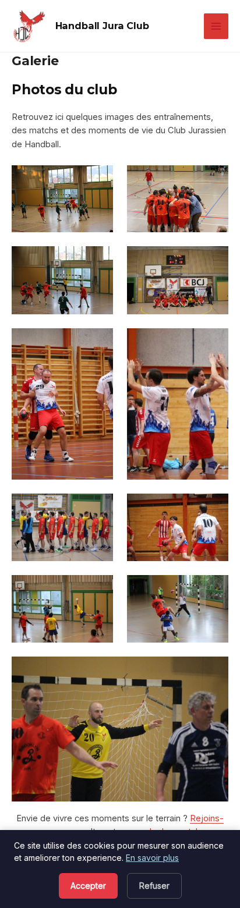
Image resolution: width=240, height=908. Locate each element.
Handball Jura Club (102, 25)
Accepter (88, 886)
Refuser (154, 886)
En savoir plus (152, 858)
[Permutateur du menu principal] (216, 26)
